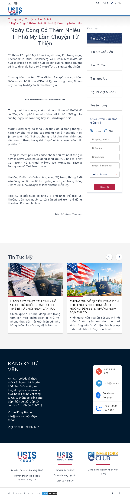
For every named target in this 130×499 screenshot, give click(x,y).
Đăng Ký (104, 187)
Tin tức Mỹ (44, 19)
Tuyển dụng (98, 105)
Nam (97, 131)
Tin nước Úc (98, 78)
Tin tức (29, 19)
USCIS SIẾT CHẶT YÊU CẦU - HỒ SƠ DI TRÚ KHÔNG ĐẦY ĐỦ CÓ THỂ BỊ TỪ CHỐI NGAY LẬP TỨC (33, 304)
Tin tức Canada (101, 65)
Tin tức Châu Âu (101, 52)
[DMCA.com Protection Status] (50, 493)
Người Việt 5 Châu (103, 92)
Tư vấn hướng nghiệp (65, 475)
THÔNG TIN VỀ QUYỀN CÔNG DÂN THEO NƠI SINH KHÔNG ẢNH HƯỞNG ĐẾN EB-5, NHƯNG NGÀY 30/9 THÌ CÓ (94, 306)
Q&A (105, 3)
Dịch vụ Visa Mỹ (65, 480)
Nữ (111, 131)
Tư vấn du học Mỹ (65, 469)
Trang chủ (14, 19)
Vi (112, 3)
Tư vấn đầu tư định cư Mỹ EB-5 (27, 470)
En (119, 3)
